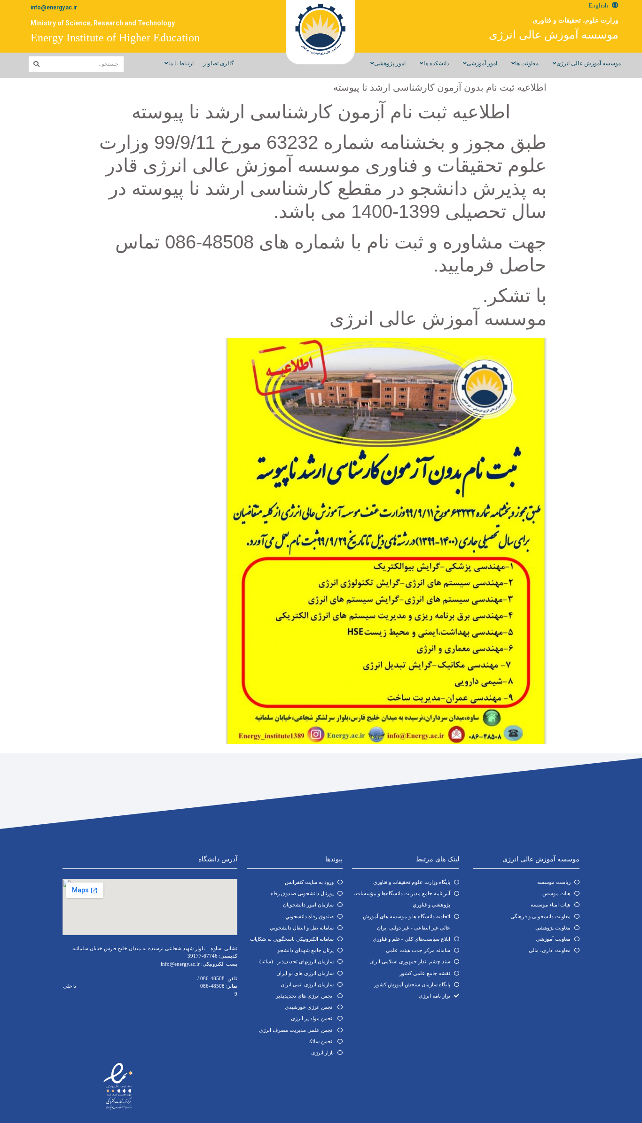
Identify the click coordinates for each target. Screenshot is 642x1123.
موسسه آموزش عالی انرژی (554, 35)
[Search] (36, 64)
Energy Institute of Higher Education (115, 37)
